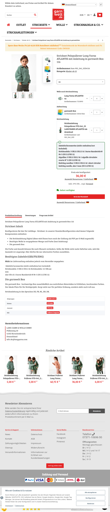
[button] (94, 15)
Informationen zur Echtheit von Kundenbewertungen (40, 455)
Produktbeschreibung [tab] (13, 215)
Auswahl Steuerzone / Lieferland (79, 179)
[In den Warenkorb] (7, 53)
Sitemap (9, 447)
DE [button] (88, 15)
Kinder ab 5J (71, 71)
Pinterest (61, 441)
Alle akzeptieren (91, 492)
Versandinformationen (15, 452)
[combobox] (79, 4)
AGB (33, 438)
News (7, 434)
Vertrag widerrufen (55, 466)
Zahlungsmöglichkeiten (15, 443)
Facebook (61, 434)
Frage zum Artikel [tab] (46, 215)
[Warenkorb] (100, 15)
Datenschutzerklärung (15, 411)
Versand (89, 183)
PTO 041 (50, 308)
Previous (5, 371)
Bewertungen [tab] (30, 215)
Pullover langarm (53, 312)
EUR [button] (81, 15)
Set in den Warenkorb (81, 197)
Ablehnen (90, 503)
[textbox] (79, 4)
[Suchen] (35, 15)
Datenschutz (36, 434)
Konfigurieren (91, 498)
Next (105, 371)
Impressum (36, 443)
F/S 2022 (50, 303)
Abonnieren (97, 411)
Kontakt (8, 438)
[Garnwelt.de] (58, 14)
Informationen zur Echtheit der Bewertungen (82, 509)
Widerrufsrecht (37, 447)
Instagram (61, 437)
